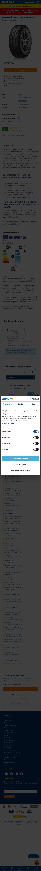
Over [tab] (33, 404)
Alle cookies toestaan (20, 458)
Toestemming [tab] (7, 404)
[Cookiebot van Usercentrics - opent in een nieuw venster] (30, 399)
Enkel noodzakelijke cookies (20, 470)
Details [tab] (20, 404)
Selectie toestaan (20, 464)
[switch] (36, 437)
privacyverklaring (8, 423)
